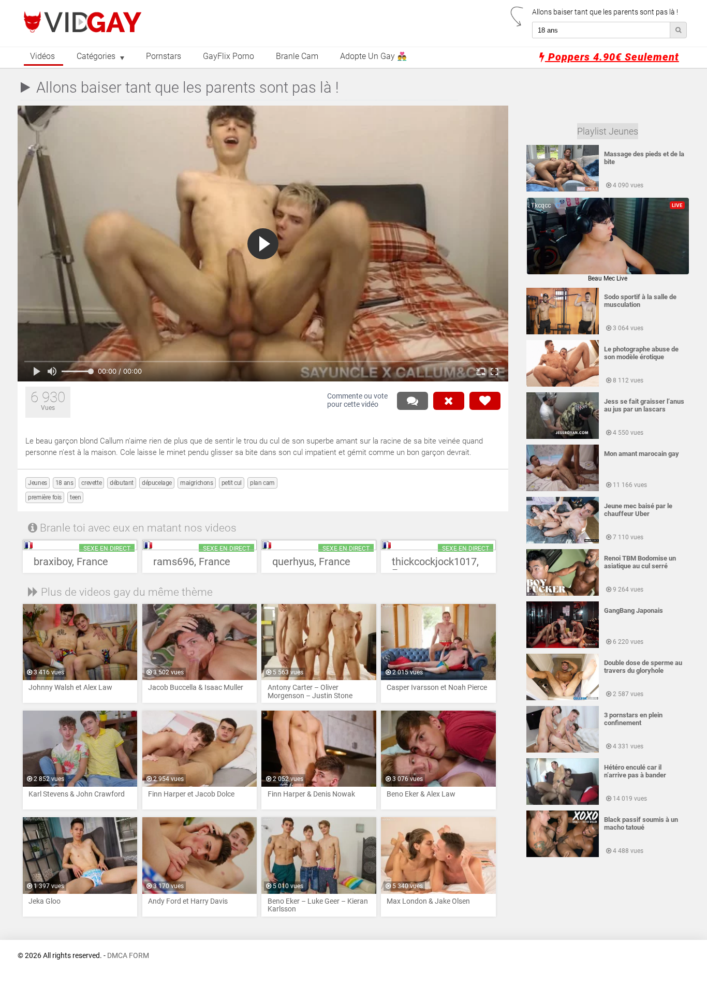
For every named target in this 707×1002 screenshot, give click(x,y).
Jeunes (37, 483)
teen (75, 497)
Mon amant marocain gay (641, 454)
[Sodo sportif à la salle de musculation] (562, 332)
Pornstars (163, 56)
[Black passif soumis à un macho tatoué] (562, 855)
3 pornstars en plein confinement (633, 719)
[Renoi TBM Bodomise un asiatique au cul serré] (562, 593)
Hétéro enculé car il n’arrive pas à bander (635, 771)
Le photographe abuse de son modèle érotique (641, 353)
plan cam (262, 483)
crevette (91, 483)
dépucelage (157, 483)
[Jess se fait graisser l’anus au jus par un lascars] (562, 436)
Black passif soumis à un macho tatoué (641, 823)
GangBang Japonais (633, 610)
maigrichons (196, 483)
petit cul (232, 483)
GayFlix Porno (228, 56)
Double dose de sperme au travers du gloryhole (643, 666)
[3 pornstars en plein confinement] (562, 750)
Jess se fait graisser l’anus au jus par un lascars (644, 405)
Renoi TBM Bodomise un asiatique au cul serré (640, 562)
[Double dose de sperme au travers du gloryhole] (562, 698)
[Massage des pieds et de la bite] (562, 189)
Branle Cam (297, 56)
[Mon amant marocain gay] (562, 489)
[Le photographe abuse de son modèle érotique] (562, 384)
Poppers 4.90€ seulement (612, 57)
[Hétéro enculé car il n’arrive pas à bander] (562, 802)
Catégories (96, 56)
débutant (122, 483)
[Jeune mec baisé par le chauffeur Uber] (562, 541)
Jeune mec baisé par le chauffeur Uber (638, 510)
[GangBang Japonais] (562, 646)
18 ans (64, 483)
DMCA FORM (128, 955)
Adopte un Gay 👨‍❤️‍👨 (373, 56)
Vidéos (42, 56)
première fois (45, 497)
